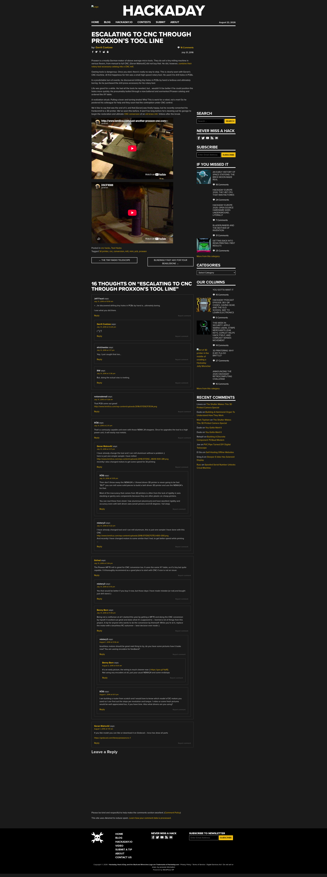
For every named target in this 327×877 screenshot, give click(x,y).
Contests (144, 22)
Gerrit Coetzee (104, 47)
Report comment (184, 316)
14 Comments (222, 345)
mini (131, 251)
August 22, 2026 (227, 22)
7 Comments (221, 220)
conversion (119, 251)
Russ (199, 464)
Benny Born (102, 610)
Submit (160, 22)
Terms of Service (198, 865)
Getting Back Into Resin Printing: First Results (224, 243)
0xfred (97, 560)
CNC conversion (132, 114)
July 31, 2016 (187, 52)
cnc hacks (105, 248)
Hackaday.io (124, 22)
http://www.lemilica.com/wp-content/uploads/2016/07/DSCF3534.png (125, 406)
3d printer (103, 251)
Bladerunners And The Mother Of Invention (223, 228)
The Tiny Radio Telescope (114, 260)
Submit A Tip (123, 849)
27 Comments (222, 360)
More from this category (208, 256)
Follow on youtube (207, 138)
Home (95, 22)
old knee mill (151, 114)
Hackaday (163, 11)
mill (127, 251)
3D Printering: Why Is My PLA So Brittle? (223, 353)
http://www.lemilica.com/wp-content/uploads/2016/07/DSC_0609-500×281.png (132, 459)
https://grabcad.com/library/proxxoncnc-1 (112, 738)
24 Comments (222, 200)
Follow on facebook (199, 138)
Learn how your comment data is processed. (150, 818)
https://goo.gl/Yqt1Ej (159, 669)
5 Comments (221, 317)
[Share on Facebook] (92, 51)
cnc (111, 251)
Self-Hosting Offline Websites (220, 452)
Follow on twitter (203, 138)
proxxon (143, 251)
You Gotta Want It (223, 289)
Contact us (216, 138)
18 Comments (222, 184)
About (174, 22)
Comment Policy (172, 812)
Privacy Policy (185, 865)
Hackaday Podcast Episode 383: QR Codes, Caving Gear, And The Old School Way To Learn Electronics (224, 306)
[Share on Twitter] (96, 51)
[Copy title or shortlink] (107, 52)
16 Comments (187, 47)
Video (119, 845)
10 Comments (222, 294)
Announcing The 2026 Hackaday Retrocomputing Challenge (222, 375)
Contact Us (123, 857)
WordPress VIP (168, 870)
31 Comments (222, 235)
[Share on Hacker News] (100, 51)
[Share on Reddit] (104, 51)
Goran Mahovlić (104, 446)
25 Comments (222, 250)
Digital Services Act (214, 865)
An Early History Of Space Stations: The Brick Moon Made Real (224, 176)
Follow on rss (212, 138)
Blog (107, 22)
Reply (96, 315)
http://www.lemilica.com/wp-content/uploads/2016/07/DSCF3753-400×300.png (132, 535)
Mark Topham (203, 420)
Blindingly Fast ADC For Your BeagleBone (170, 262)
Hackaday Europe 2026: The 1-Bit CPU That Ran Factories (223, 192)
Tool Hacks (116, 248)
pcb (136, 251)
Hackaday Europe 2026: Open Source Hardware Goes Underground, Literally (223, 210)
